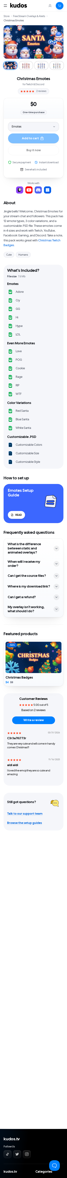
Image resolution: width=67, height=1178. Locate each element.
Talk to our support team (25, 813)
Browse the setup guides (24, 823)
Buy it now (33, 150)
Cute (9, 254)
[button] (59, 5)
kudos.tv (12, 1139)
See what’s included (36, 169)
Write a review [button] (33, 720)
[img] (14, 733)
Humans (23, 254)
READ (18, 514)
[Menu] (5, 5)
